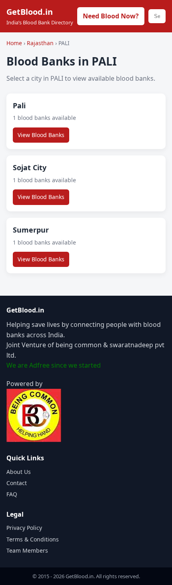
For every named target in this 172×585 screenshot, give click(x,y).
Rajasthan (41, 43)
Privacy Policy (24, 527)
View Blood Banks (41, 135)
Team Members (27, 550)
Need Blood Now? (111, 16)
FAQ (11, 494)
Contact (16, 483)
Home (14, 43)
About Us (18, 472)
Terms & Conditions (32, 539)
